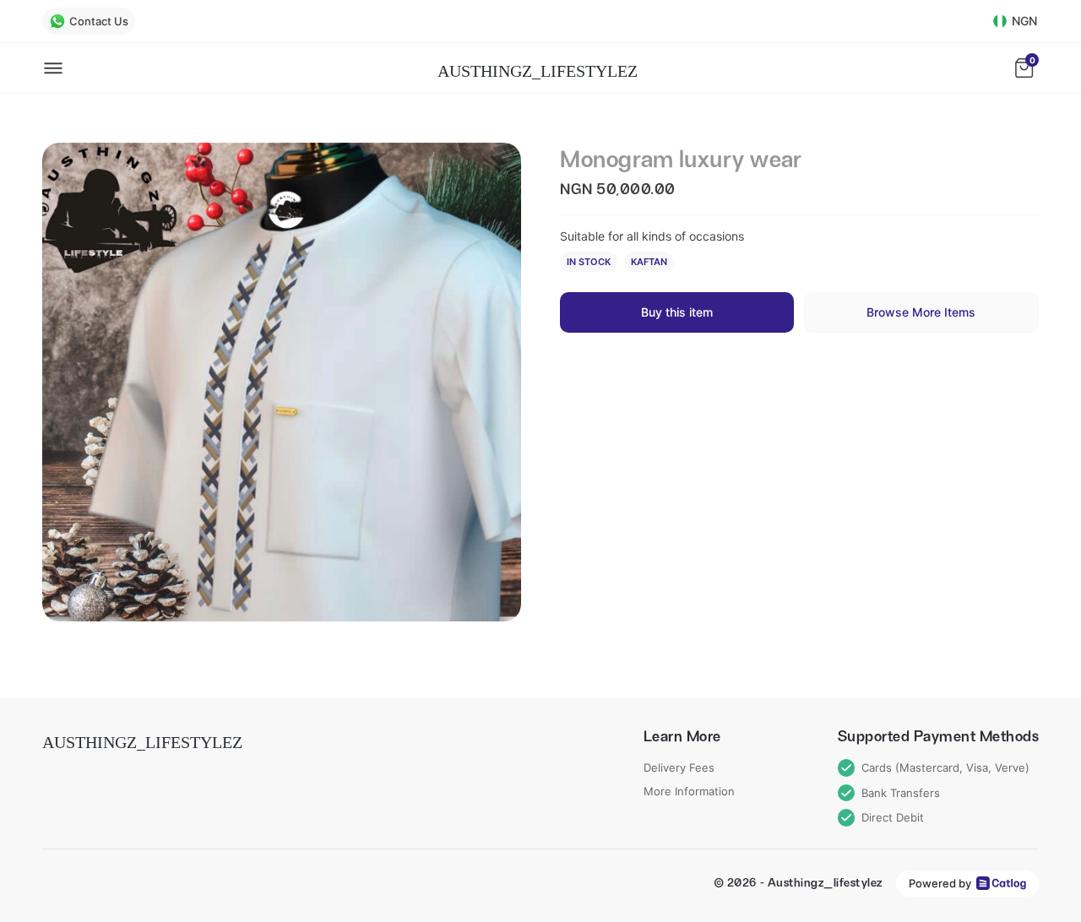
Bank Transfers (900, 793)
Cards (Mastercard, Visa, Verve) (945, 767)
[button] (281, 382)
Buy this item (677, 312)
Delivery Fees (679, 767)
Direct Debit (892, 817)
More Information (689, 791)
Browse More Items (920, 312)
